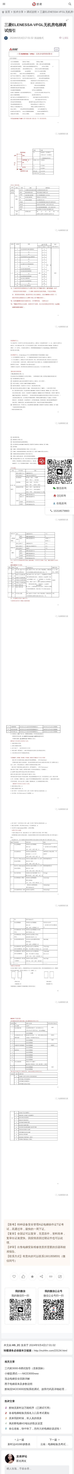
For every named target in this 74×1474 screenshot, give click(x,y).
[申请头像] (65, 1457)
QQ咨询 (61, 495)
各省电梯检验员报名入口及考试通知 (29, 1413)
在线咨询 (61, 503)
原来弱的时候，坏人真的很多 (25, 1418)
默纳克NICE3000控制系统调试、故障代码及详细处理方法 (37, 1389)
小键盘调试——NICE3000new (22, 1373)
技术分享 (18, 11)
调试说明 (32, 11)
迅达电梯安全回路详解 (17, 1378)
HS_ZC (16, 1345)
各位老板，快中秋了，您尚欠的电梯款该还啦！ (35, 1428)
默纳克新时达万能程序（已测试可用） (30, 1407)
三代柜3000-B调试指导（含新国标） (25, 1368)
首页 (7, 11)
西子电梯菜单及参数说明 (18, 1383)
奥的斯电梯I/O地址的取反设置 (26, 1423)
